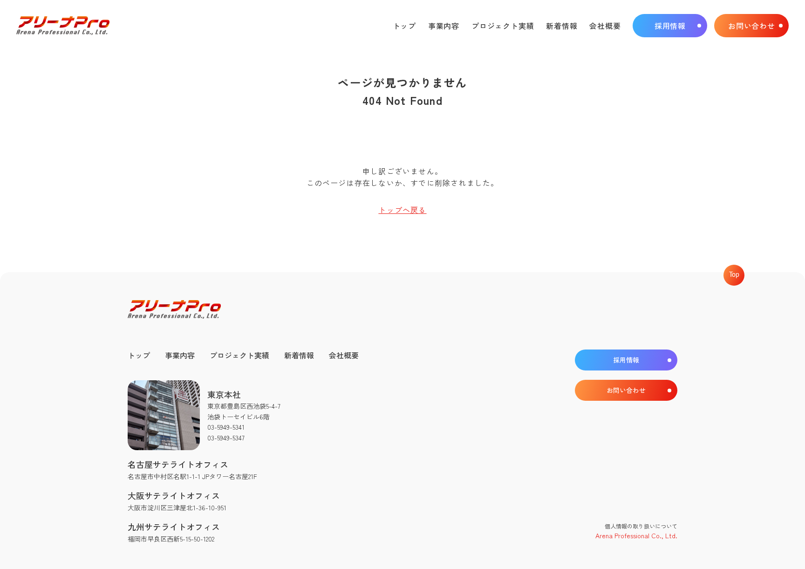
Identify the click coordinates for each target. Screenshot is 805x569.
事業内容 (443, 26)
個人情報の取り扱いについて (641, 526)
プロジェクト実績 (502, 26)
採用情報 (670, 25)
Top (734, 275)
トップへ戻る (402, 209)
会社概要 (605, 26)
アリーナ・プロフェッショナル (62, 25)
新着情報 (561, 26)
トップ (404, 26)
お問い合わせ (751, 25)
